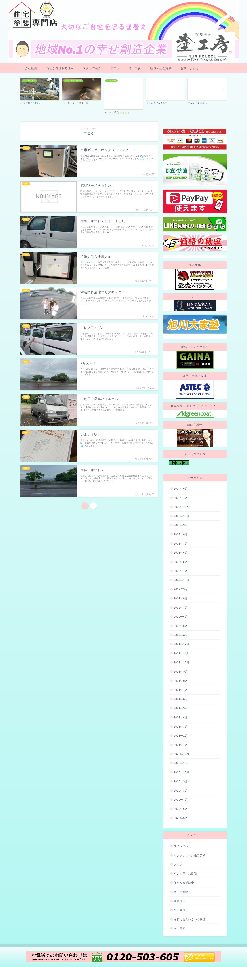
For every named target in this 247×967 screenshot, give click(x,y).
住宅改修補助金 (184, 882)
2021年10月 (181, 662)
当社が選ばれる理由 (60, 68)
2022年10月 (181, 580)
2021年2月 (181, 735)
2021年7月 (181, 689)
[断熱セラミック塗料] (195, 360)
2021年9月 (181, 671)
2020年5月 (181, 817)
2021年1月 (181, 744)
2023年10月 (181, 516)
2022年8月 (181, 598)
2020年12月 (181, 753)
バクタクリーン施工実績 (190, 855)
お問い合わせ (190, 68)
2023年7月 (181, 543)
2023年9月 (181, 525)
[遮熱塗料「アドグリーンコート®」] (195, 414)
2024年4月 (181, 497)
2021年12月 (181, 644)
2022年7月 (181, 607)
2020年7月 (181, 799)
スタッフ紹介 (92, 68)
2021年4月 (181, 717)
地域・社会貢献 (161, 68)
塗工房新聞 (181, 891)
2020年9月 (181, 781)
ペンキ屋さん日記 (185, 873)
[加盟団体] (195, 279)
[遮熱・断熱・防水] (195, 389)
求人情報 (179, 928)
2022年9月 (181, 589)
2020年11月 (181, 763)
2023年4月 (181, 570)
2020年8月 (181, 790)
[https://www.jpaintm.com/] (195, 305)
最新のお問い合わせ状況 (190, 919)
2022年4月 (181, 635)
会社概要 (31, 68)
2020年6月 (181, 808)
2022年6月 (181, 616)
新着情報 (179, 901)
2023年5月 (181, 561)
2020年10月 (181, 772)
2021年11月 (181, 653)
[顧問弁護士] (195, 438)
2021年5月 (181, 708)
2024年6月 (181, 488)
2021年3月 (181, 726)
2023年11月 (181, 506)
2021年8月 (181, 680)
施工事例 (135, 68)
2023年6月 (181, 552)
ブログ (115, 68)
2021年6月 (181, 699)
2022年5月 (181, 625)
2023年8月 (181, 534)
